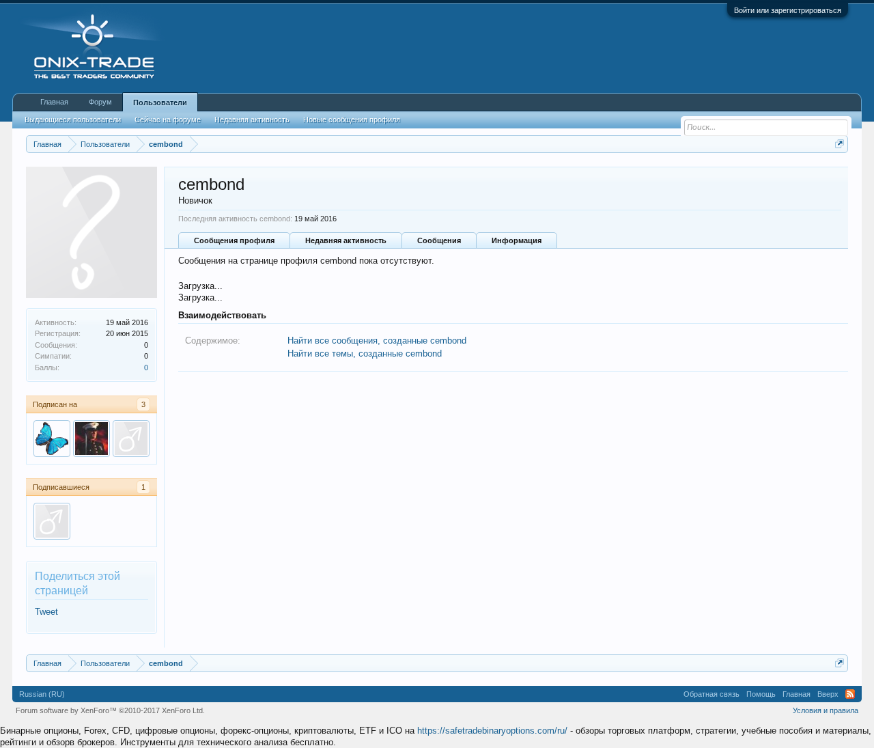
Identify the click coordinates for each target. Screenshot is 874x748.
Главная (54, 102)
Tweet (46, 612)
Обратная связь (711, 694)
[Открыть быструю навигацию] (839, 143)
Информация (516, 240)
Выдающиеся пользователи (73, 119)
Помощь (761, 694)
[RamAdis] (51, 521)
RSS (850, 694)
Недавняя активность (345, 240)
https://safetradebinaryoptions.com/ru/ (492, 730)
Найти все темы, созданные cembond (364, 353)
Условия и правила (825, 710)
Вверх (827, 694)
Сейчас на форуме (168, 119)
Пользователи (160, 102)
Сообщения (439, 240)
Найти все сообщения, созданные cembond (376, 340)
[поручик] (91, 438)
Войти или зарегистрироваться (787, 10)
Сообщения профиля (234, 240)
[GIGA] (131, 438)
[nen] (51, 438)
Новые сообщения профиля (351, 119)
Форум (100, 102)
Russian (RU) (42, 694)
